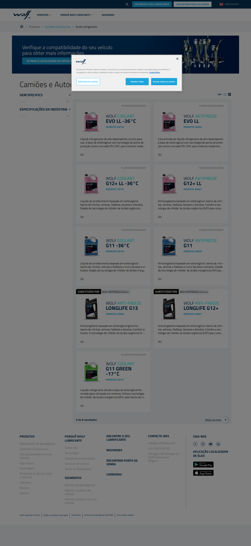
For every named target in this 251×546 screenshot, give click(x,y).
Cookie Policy (154, 72)
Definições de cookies (88, 81)
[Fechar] (177, 58)
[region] (126, 73)
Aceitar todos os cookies (164, 81)
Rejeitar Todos (137, 81)
